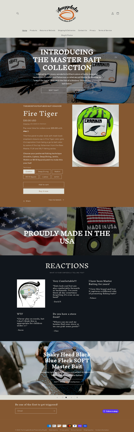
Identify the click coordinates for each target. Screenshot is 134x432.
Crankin (29, 172)
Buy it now (43, 191)
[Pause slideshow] (76, 397)
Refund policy (53, 430)
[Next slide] (71, 397)
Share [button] (28, 201)
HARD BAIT (80, 90)
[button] (17, 13)
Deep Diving (43, 172)
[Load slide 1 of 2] (62, 397)
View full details (55, 200)
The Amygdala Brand (27, 430)
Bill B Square (31, 177)
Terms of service (76, 430)
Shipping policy (88, 430)
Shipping (26, 124)
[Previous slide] (57, 397)
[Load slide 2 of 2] (66, 397)
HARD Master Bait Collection (67, 379)
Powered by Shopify (40, 430)
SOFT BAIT (54, 90)
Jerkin (56, 177)
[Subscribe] (54, 411)
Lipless (45, 177)
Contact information (102, 430)
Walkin (57, 172)
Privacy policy (64, 430)
